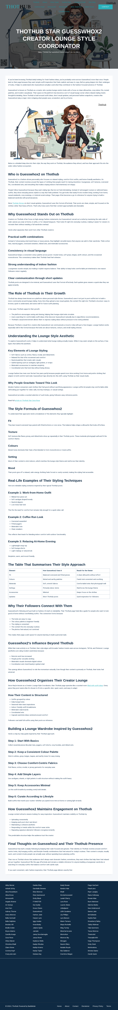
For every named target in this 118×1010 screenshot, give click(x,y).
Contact (105, 7)
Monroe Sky (64, 938)
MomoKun (64, 934)
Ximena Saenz (93, 951)
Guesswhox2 (37, 911)
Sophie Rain (66, 2)
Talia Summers (93, 928)
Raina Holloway (93, 895)
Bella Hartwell (10, 918)
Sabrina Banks (93, 905)
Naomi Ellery (64, 944)
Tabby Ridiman (93, 925)
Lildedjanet (64, 908)
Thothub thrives (18, 203)
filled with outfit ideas (95, 686)
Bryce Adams (10, 931)
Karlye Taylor (37, 951)
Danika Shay (37, 885)
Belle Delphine (76, 7)
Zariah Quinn (92, 954)
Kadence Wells (38, 941)
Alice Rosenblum (11, 892)
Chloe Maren (10, 941)
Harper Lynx (37, 918)
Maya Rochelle (65, 925)
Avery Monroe (10, 915)
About (45, 2)
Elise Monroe (37, 892)
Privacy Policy (98, 1006)
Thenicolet (91, 934)
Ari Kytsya (9, 905)
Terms (108, 1006)
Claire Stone (89, 7)
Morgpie (63, 941)
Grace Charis (37, 908)
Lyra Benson (64, 918)
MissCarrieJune (66, 931)
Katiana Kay (37, 954)
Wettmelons (92, 947)
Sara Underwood (94, 908)
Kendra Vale (64, 889)
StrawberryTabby (94, 921)
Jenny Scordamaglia (40, 934)
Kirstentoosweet (66, 895)
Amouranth (52, 7)
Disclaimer (85, 1006)
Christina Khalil (79, 2)
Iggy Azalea (37, 921)
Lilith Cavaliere (65, 911)
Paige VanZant (93, 885)
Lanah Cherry (65, 898)
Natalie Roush (65, 947)
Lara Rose (64, 902)
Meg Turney (64, 928)
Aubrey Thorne (10, 911)
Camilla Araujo (64, 11)
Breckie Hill (63, 7)
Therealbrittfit (93, 938)
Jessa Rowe (37, 938)
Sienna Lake (92, 911)
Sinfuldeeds (92, 915)
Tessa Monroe (93, 931)
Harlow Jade (37, 915)
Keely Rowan (65, 885)
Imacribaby (37, 925)
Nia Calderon (65, 951)
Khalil (62, 892)
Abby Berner (9, 885)
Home (59, 1006)
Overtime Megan (66, 954)
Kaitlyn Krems (38, 947)
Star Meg (92, 2)
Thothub (36, 2)
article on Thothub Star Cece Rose (27, 400)
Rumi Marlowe (93, 902)
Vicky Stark (54, 2)
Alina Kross (9, 895)
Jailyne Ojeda (37, 928)
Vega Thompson (94, 941)
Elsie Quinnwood (39, 895)
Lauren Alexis (65, 905)
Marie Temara (65, 921)
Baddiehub (32, 1006)
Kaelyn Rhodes (38, 944)
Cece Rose (9, 938)
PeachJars (92, 889)
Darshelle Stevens (39, 889)
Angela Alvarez (10, 902)
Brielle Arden (10, 928)
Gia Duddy (36, 905)
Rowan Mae (92, 898)
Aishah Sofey (10, 889)
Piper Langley (93, 892)
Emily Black (37, 898)
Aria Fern (8, 908)
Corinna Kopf (39, 7)
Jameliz (36, 931)
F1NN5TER (37, 902)
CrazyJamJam (10, 954)
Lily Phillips (64, 915)
